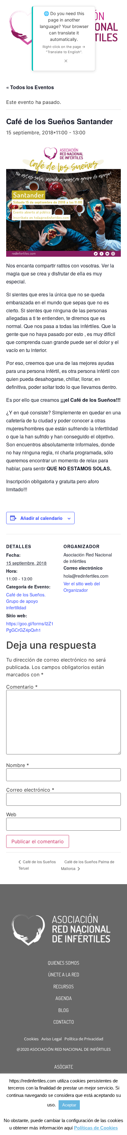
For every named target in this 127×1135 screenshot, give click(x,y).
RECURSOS (63, 986)
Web (11, 814)
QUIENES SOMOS (63, 963)
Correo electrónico (30, 789)
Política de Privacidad (83, 1039)
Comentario (22, 686)
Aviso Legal (51, 1039)
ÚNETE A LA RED (63, 974)
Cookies (31, 1039)
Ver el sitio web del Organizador (81, 586)
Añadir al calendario (41, 518)
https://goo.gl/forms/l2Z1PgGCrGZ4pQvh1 (30, 626)
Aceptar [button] (69, 1105)
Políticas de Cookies (96, 1127)
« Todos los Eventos (30, 87)
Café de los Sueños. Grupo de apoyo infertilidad (26, 601)
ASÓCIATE (63, 1067)
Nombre (17, 765)
